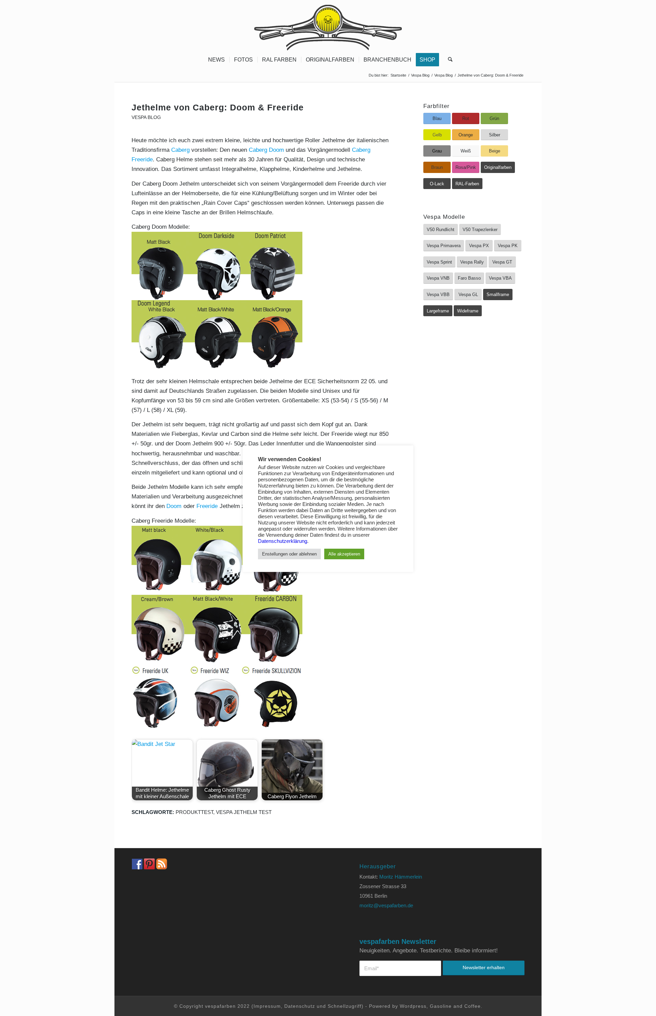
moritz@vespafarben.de (386, 905)
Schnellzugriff (344, 1006)
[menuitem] (216, 59)
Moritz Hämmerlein (400, 877)
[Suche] (447, 59)
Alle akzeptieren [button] (344, 554)
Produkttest (194, 812)
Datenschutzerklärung (282, 541)
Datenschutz (299, 1006)
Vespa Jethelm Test (244, 812)
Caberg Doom (266, 150)
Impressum (267, 1006)
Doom (173, 506)
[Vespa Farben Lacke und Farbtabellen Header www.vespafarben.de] (328, 25)
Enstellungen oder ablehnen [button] (289, 554)
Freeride (207, 506)
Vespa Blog (146, 117)
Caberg (180, 150)
